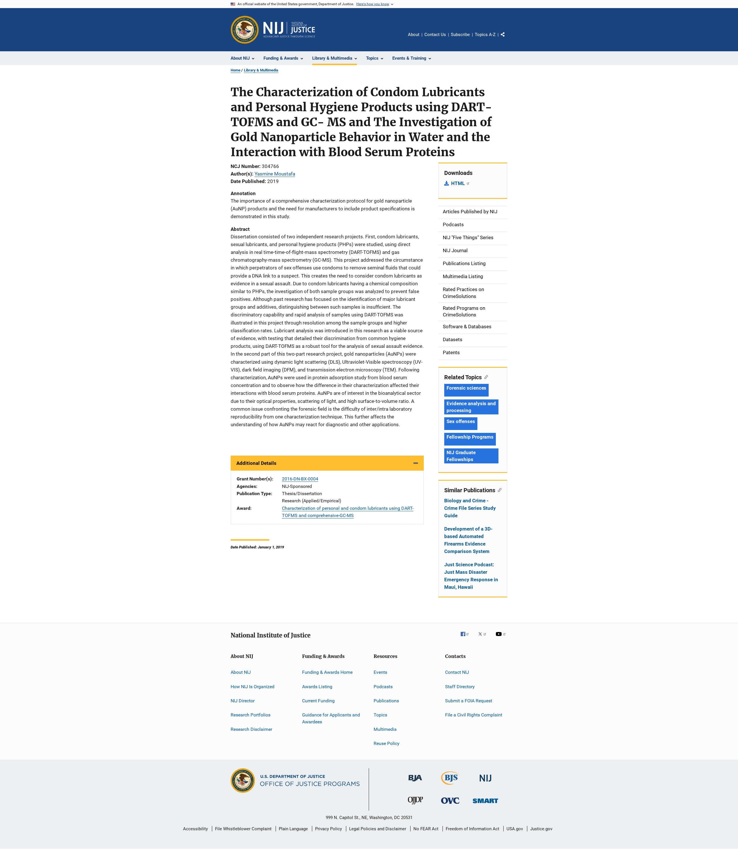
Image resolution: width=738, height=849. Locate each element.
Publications (386, 700)
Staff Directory (460, 686)
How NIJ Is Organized (252, 686)
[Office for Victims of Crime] (450, 805)
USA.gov (515, 828)
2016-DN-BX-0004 (300, 479)
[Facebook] (467, 638)
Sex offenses (461, 421)
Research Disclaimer (251, 729)
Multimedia (385, 729)
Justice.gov (541, 828)
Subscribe (460, 34)
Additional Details (256, 463)
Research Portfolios (250, 715)
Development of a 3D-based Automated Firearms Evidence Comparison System (468, 540)
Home (235, 70)
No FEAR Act (425, 828)
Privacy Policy (328, 828)
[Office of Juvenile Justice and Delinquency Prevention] (415, 805)
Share (507, 38)
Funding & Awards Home (327, 672)
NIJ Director (243, 700)
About (413, 34)
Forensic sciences (466, 388)
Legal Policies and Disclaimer (377, 828)
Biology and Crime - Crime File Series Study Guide (470, 508)
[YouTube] (501, 638)
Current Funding (318, 700)
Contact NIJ (457, 672)
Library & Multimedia (261, 70)
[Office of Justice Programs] (245, 30)
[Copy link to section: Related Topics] (485, 377)
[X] (484, 638)
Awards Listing (317, 686)
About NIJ (241, 672)
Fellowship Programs (470, 437)
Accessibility (195, 828)
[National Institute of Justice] (485, 782)
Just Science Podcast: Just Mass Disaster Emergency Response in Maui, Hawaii (471, 576)
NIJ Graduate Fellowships (461, 456)
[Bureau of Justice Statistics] (450, 786)
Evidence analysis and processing (471, 407)
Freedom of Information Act (472, 828)
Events (380, 672)
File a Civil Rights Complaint (473, 715)
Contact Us (435, 34)
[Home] (289, 29)
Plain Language (293, 828)
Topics (380, 715)
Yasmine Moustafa (275, 174)
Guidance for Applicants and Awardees (331, 718)
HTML (458, 183)
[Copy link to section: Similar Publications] (498, 490)
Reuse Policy (387, 743)
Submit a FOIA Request (468, 700)
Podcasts (383, 686)
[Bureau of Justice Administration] (415, 782)
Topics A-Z (485, 34)
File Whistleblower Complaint (243, 828)
